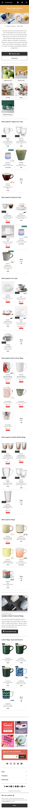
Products (11, 26)
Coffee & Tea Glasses (8, 114)
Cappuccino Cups (8, 80)
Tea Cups (8, 97)
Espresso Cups (21, 80)
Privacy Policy (6, 801)
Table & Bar (20, 26)
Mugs (21, 97)
